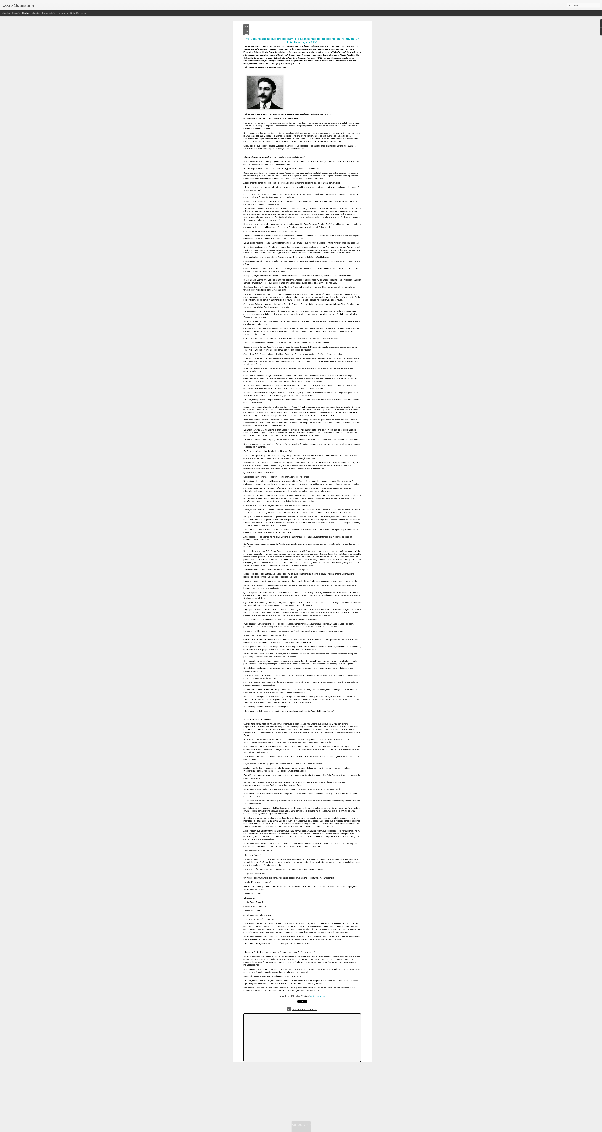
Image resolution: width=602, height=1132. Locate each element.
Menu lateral (48, 12)
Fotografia (63, 12)
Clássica (6, 12)
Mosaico (36, 12)
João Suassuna (318, 996)
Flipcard (16, 12)
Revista (26, 12)
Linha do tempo (78, 12)
